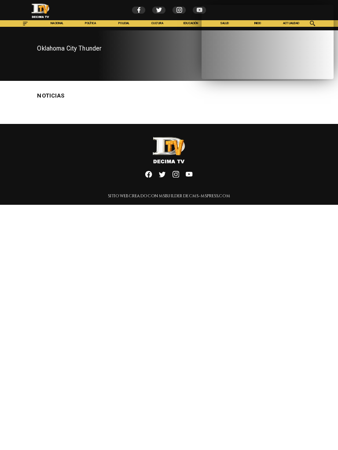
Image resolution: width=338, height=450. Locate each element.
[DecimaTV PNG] (40, 19)
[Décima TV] (25, 26)
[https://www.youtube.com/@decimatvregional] (189, 176)
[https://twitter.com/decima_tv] (162, 176)
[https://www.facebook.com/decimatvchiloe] (148, 176)
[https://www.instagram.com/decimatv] (176, 176)
